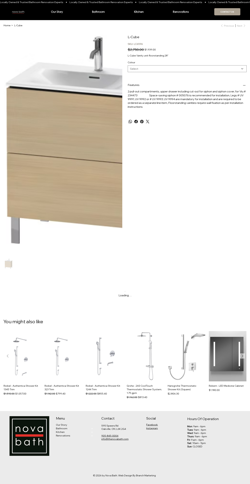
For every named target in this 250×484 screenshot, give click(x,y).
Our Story (61, 424)
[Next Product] (242, 356)
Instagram (152, 428)
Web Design (125, 475)
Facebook (152, 424)
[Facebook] (136, 121)
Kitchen (60, 432)
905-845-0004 (109, 435)
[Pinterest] (141, 121)
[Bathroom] (92, 428)
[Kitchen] (92, 432)
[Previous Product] (7, 356)
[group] (125, 365)
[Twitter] (147, 121)
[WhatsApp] (130, 121)
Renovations (63, 435)
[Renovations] (92, 435)
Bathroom (61, 428)
